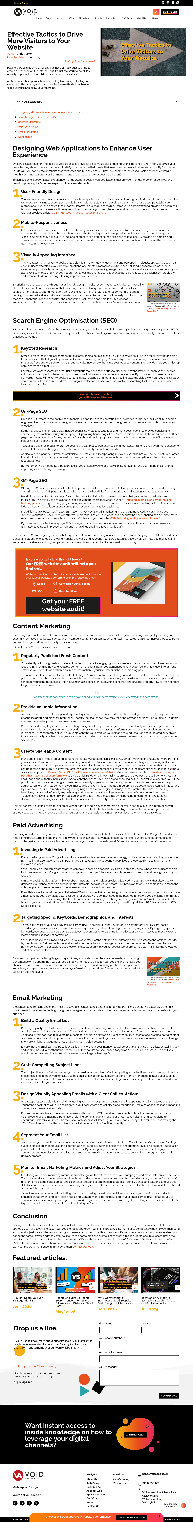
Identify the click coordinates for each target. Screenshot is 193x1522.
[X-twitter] (177, 2)
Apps (59, 18)
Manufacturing (120, 1479)
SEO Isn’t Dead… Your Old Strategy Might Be (28, 1299)
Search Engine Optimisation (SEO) (39, 117)
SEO (71, 18)
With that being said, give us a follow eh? (135, 518)
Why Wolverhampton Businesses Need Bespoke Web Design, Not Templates (115, 1300)
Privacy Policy (19, 1519)
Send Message (169, 1396)
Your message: (109, 1367)
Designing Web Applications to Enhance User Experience (53, 112)
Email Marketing (28, 131)
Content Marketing (29, 122)
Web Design (93, 1483)
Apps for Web (94, 1490)
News (155, 18)
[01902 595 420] (156, 12)
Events (98, 18)
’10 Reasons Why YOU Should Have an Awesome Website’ (80, 772)
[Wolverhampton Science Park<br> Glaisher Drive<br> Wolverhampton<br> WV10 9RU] (139, 1489)
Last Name (147, 1323)
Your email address (111, 1352)
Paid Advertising (28, 127)
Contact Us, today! (83, 1246)
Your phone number (112, 1338)
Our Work (126, 18)
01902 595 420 (150, 1482)
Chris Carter (19, 53)
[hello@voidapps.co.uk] (139, 1475)
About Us (141, 18)
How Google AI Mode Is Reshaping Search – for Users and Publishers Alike (159, 1300)
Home (39, 18)
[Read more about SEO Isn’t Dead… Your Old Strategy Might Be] (49, 1287)
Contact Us (92, 1506)
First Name (106, 1323)
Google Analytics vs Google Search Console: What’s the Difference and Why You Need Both (74, 1302)
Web (48, 18)
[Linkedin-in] (163, 2)
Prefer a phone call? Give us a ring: (35, 1366)
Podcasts (110, 18)
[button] (176, 101)
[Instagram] (168, 2)
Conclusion (25, 136)
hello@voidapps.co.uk (155, 1473)
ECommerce (93, 1486)
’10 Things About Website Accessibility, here (79, 212)
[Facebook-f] (173, 2)
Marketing (84, 18)
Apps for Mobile (95, 1494)
